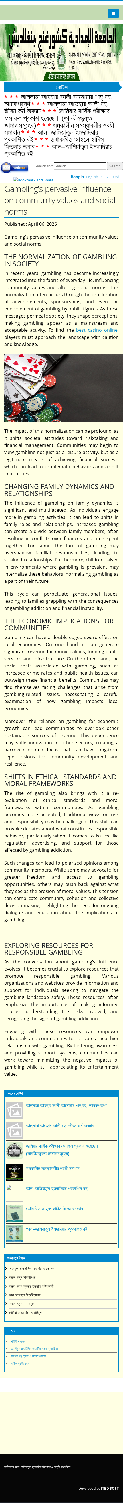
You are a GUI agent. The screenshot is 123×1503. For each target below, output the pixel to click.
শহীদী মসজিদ (18, 1341)
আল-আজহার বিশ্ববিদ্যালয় (25, 1295)
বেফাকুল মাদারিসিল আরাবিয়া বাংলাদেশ (31, 1268)
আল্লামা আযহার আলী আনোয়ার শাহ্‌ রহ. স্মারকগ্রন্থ (66, 1105)
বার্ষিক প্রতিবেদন (20, 1363)
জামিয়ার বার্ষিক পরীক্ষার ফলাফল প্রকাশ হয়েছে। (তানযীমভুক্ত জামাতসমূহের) (57, 118)
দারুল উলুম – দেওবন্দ (21, 1304)
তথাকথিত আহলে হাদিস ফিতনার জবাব (54, 1208)
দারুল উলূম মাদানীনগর (22, 1277)
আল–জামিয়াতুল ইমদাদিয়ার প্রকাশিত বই (58, 150)
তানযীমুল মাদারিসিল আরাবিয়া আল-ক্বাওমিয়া (34, 1348)
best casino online (97, 330)
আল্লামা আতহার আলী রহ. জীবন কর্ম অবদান (60, 1125)
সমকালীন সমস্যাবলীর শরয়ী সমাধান (53, 1168)
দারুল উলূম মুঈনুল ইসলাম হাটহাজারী (31, 1286)
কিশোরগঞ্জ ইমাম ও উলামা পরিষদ (28, 1356)
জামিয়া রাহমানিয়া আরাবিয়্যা (25, 1313)
